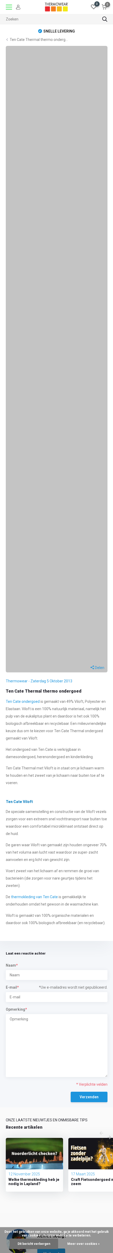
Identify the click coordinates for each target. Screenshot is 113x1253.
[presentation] (101, 1133)
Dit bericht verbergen (34, 1244)
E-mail (12, 987)
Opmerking (16, 1009)
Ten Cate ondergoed (23, 701)
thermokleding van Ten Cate (34, 897)
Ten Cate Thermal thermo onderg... (39, 40)
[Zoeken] (104, 19)
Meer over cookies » (83, 1244)
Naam (12, 965)
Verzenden (89, 1097)
